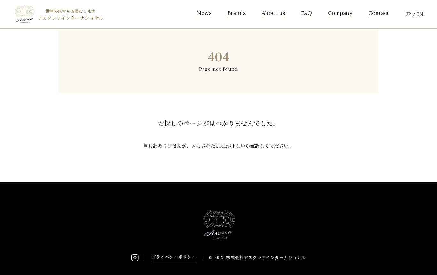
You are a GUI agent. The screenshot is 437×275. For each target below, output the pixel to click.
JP (408, 14)
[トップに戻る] (424, 262)
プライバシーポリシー (173, 257)
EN (419, 14)
